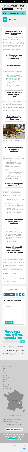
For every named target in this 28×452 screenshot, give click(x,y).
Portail (5, 379)
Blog (22, 434)
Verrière (5, 374)
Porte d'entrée (6, 372)
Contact (20, 436)
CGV (19, 437)
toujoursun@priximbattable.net (13, 419)
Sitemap (5, 386)
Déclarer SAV (12, 437)
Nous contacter (7, 388)
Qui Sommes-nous (10, 436)
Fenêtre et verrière (16, 37)
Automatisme (6, 365)
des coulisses (12, 76)
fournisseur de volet (7, 194)
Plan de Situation (20, 441)
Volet (4, 368)
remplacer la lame (11, 71)
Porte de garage (7, 366)
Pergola (5, 375)
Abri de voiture (7, 377)
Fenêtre (5, 370)
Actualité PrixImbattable (12, 434)
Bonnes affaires (7, 384)
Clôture (5, 363)
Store (4, 383)
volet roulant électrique (10, 39)
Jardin (4, 381)
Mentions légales (7, 441)
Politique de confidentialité (14, 439)
